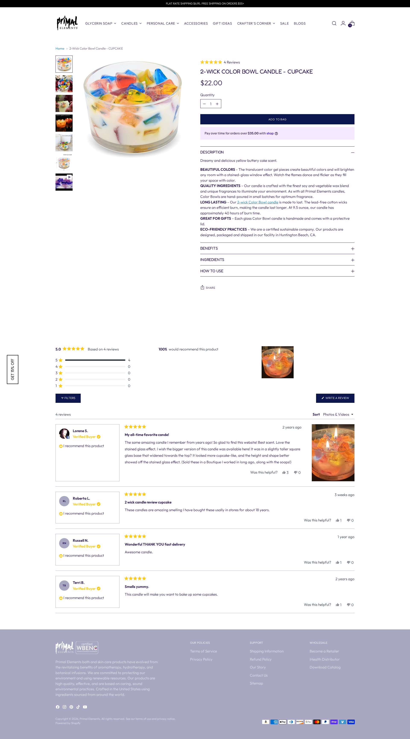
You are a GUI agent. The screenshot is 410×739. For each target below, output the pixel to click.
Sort (317, 414)
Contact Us (259, 675)
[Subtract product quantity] (204, 103)
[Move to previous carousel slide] (341, 327)
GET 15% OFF (12, 369)
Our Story (258, 667)
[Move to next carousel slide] (350, 327)
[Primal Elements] (67, 23)
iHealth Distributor (325, 659)
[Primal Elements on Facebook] (58, 708)
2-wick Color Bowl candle (257, 202)
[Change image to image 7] (64, 182)
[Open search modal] (334, 23)
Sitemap (256, 683)
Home (60, 48)
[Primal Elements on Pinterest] (71, 708)
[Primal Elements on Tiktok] (78, 708)
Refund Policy (261, 659)
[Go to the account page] (343, 23)
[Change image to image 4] (64, 123)
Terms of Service (203, 651)
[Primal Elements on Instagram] (64, 708)
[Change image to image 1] (64, 64)
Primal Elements (90, 718)
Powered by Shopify (68, 723)
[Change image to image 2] (64, 83)
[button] (277, 62)
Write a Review (339, 399)
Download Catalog (325, 667)
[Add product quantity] (217, 103)
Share (210, 287)
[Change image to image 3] (64, 103)
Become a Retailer (324, 651)
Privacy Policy (201, 659)
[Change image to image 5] (64, 142)
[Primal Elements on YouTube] (85, 708)
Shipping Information (267, 651)
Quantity (207, 95)
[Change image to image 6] (64, 162)
